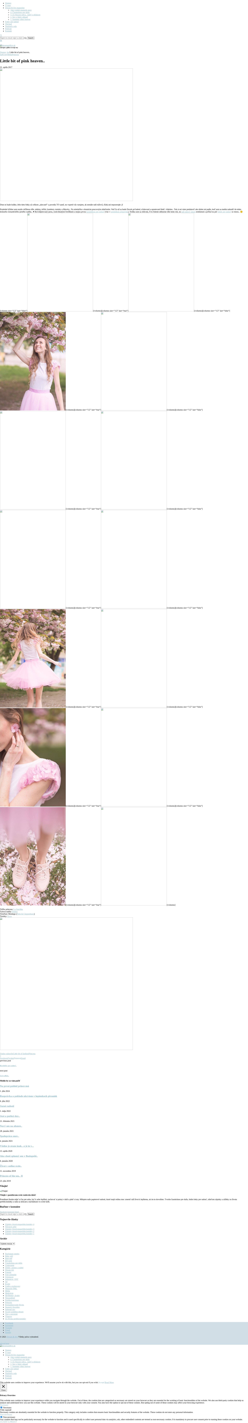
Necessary (7, 1407)
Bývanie (8, 1261)
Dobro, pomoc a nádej (14, 1268)
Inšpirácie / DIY (11, 1279)
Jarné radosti (7, 1106)
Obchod (8, 24)
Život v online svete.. (11, 1166)
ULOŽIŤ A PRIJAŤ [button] (8, 1422)
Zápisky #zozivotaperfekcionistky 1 (19, 1234)
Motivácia (9, 1293)
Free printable (10, 1275)
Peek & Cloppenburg (25, 914)
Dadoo (15, 912)
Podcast (8, 29)
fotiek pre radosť (224, 212)
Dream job (9, 1270)
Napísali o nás (11, 26)
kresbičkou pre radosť (95, 212)
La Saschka (18, 909)
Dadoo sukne (5, 1054)
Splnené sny (10, 1309)
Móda (9, 55)
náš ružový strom (188, 212)
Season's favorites (12, 1307)
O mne (8, 5)
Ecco (9, 916)
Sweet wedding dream (14, 1312)
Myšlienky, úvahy (12, 1295)
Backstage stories (12, 1254)
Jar (8, 52)
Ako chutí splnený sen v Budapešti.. (19, 1156)
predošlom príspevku (119, 212)
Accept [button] (101, 1382)
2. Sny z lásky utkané (19, 17)
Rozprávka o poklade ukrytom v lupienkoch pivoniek (28, 1096)
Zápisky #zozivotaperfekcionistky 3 (19, 1229)
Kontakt (8, 31)
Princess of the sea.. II (11, 1176)
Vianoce (8, 1316)
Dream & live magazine (15, 8)
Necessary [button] (4, 1405)
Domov (8, 3)
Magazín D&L (11, 1288)
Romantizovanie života (14, 1305)
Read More (109, 1382)
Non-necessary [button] (6, 1414)
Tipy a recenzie (11, 1314)
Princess (15, 55)
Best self (8, 1258)
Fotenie (8, 1272)
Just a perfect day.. (10, 1116)
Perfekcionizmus (12, 1300)
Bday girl (9, 1256)
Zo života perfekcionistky (15, 1319)
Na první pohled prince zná (14, 1086)
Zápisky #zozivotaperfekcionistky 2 (19, 1231)
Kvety (4, 55)
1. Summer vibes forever (20, 19)
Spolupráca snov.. (9, 1136)
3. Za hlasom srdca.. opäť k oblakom (25, 15)
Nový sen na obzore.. (11, 1126)
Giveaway (9, 1277)
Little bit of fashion (21, 1054)
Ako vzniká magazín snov (21, 10)
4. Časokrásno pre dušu (19, 12)
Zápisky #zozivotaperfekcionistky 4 (19, 1224)
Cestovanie (9, 1265)
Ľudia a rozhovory (12, 1286)
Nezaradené (10, 1298)
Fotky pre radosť (12, 22)
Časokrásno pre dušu (13, 1263)
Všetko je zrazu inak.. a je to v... (17, 1146)
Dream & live (12, 1337)
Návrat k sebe (10, 1227)
